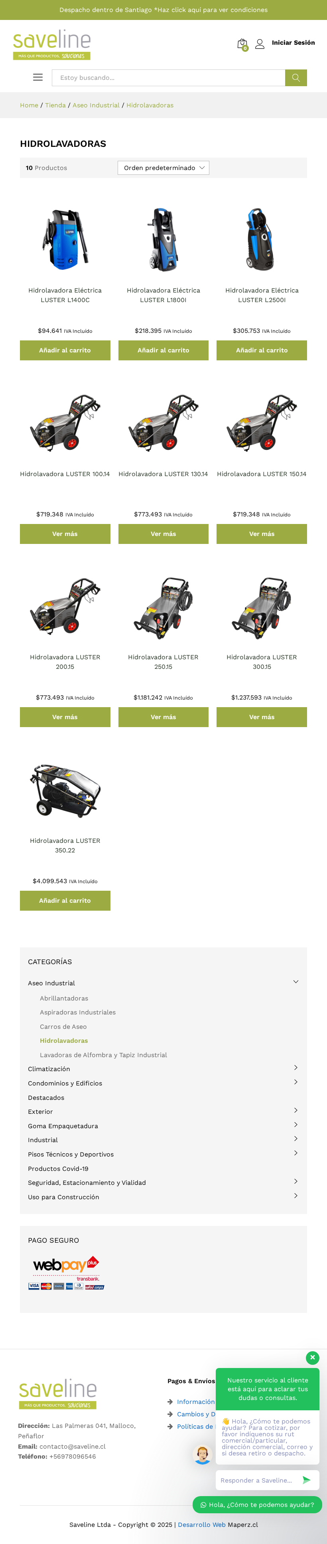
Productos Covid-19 (58, 1168)
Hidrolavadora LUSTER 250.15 (163, 661)
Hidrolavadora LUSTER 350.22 (65, 845)
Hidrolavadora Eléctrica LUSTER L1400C (65, 295)
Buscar (296, 77)
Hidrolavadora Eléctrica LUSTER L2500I (262, 295)
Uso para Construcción (63, 1197)
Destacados (46, 1097)
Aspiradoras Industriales (78, 1012)
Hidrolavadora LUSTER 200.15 (65, 661)
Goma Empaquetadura (63, 1126)
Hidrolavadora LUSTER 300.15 (262, 661)
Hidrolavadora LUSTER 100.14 (65, 474)
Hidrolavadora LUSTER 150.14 (262, 474)
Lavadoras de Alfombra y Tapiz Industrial (103, 1055)
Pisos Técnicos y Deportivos (71, 1154)
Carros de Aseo (63, 1026)
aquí (194, 10)
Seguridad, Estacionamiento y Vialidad (87, 1182)
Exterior (40, 1111)
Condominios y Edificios (65, 1083)
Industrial (43, 1140)
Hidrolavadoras (64, 1040)
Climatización (49, 1069)
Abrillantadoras (64, 998)
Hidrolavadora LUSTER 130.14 (163, 474)
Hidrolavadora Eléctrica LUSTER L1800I (163, 295)
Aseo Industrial (51, 983)
